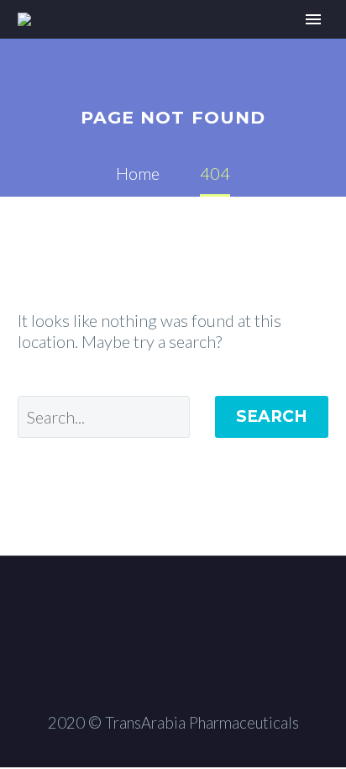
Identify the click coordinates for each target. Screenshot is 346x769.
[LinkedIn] (173, 602)
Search (271, 416)
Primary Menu (313, 19)
